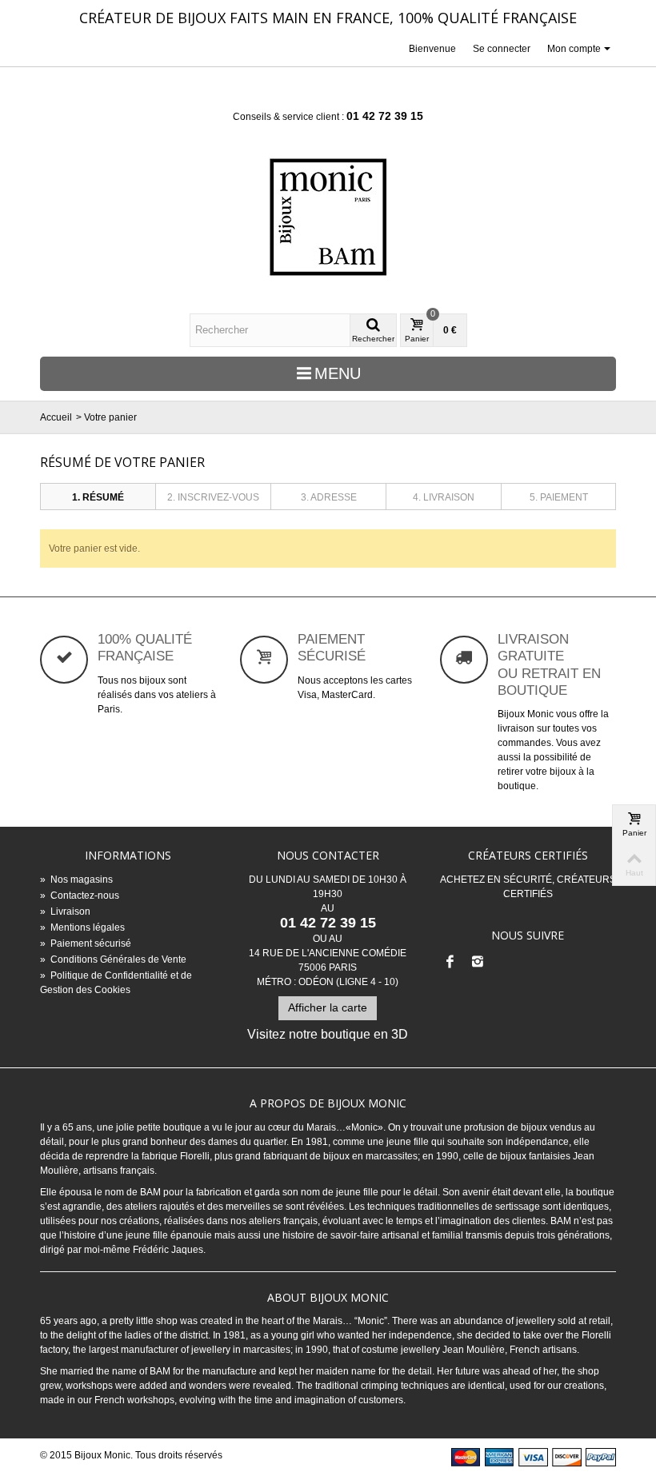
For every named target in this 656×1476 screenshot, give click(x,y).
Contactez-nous (79, 895)
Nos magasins (76, 879)
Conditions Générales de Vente (113, 959)
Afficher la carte (327, 1007)
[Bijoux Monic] (328, 217)
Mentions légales (82, 927)
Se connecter (501, 48)
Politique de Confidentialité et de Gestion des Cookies (116, 982)
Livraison (65, 911)
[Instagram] (477, 962)
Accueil (56, 417)
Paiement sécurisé (85, 943)
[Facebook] (450, 962)
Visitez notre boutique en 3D (327, 1034)
